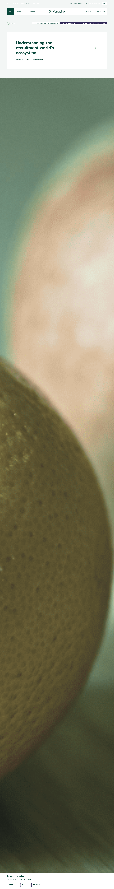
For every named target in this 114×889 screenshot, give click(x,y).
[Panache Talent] (57, 11)
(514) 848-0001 (76, 4)
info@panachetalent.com (92, 3)
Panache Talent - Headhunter (45, 23)
